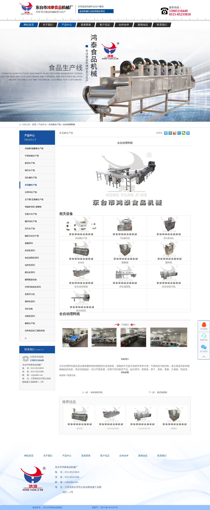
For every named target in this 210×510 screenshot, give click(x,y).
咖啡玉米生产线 (32, 236)
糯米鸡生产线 (31, 221)
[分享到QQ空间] (170, 133)
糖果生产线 (30, 323)
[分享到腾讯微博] (179, 133)
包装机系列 (30, 316)
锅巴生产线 (30, 170)
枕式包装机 (162, 392)
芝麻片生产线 (31, 214)
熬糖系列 (29, 243)
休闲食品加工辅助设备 (35, 331)
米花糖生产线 (55, 124)
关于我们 (47, 455)
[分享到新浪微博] (175, 133)
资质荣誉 (85, 455)
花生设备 (29, 309)
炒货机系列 (30, 250)
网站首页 (28, 455)
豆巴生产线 (30, 229)
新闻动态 (142, 455)
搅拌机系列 (30, 301)
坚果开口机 (30, 294)
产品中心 (42, 124)
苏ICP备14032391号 (109, 507)
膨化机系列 (30, 272)
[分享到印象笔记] (188, 133)
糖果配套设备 (31, 280)
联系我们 (161, 455)
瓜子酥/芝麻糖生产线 (34, 199)
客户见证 (104, 455)
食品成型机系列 (32, 258)
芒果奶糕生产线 (32, 156)
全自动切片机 (96, 392)
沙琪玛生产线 (31, 192)
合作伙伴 (123, 455)
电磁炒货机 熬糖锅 (33, 207)
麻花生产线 (30, 163)
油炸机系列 (30, 265)
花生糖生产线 (31, 178)
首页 (34, 124)
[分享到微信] (183, 133)
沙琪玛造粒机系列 (33, 287)
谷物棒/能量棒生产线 (34, 148)
